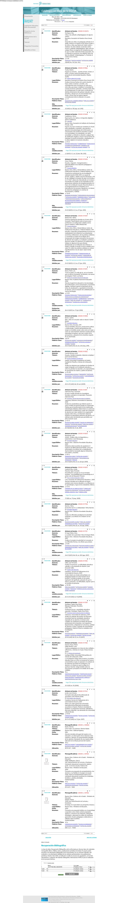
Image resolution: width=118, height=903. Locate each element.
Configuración (77, 15)
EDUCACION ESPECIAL (70, 633)
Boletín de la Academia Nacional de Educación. (77, 277)
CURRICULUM (87, 488)
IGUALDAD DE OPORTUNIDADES (84, 340)
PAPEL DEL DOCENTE (89, 100)
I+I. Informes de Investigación (73, 653)
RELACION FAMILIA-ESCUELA (71, 374)
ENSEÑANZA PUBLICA (83, 197)
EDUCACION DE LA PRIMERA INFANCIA (74, 100)
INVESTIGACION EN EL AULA (71, 679)
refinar (63, 20)
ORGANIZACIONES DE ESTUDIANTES (73, 202)
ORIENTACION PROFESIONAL (71, 785)
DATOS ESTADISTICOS (86, 198)
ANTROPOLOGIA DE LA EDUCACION (85, 588)
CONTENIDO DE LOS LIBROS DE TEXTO (74, 488)
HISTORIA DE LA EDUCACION (71, 545)
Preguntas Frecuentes (31, 46)
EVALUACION (92, 197)
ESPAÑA (67, 590)
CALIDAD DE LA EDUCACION (71, 490)
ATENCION (74, 459)
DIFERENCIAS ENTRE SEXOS (71, 342)
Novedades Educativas (72, 323)
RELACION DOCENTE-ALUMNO (72, 521)
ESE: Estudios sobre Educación (74, 698)
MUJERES (73, 343)
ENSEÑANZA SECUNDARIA (71, 195)
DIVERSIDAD (72, 590)
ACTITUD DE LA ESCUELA (84, 342)
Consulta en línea (29, 50)
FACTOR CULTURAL (87, 635)
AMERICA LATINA (83, 492)
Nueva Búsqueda (66, 15)
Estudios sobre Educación (72, 569)
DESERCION (83, 200)
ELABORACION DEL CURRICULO (82, 677)
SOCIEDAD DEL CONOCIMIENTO (80, 302)
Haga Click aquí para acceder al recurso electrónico (79, 105)
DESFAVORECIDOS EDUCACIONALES (86, 195)
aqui (69, 902)
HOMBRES (67, 343)
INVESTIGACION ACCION (85, 673)
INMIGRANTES (82, 374)
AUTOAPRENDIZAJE (82, 426)
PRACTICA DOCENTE (76, 60)
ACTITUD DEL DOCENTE (87, 60)
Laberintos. (69, 121)
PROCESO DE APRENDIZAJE (86, 422)
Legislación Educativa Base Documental (31, 26)
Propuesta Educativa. (72, 168)
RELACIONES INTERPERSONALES (84, 257)
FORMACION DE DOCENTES (71, 298)
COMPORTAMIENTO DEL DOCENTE (84, 744)
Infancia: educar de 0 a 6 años (74, 78)
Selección (44, 15)
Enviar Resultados (55, 15)
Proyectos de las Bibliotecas (29, 32)
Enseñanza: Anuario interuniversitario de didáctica (78, 612)
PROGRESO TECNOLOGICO (71, 143)
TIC (89, 147)
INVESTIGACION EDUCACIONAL (73, 198)
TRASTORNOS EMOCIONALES (71, 458)
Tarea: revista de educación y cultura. (75, 477)
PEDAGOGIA (68, 60)
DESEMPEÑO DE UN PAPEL (71, 523)
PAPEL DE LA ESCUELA (70, 783)
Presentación (28, 16)
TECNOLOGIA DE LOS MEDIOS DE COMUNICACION (76, 296)
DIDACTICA (67, 424)
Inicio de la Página (92, 837)
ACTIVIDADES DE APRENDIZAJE (72, 825)
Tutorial (26, 42)
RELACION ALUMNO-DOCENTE (72, 422)
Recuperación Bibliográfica (28, 21)
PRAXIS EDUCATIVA (69, 677)
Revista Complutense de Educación (75, 358)
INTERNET (85, 147)
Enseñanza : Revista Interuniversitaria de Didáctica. (78, 398)
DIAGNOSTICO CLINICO (70, 456)
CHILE (76, 492)
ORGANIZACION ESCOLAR (71, 426)
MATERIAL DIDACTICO (70, 492)
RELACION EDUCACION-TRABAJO (72, 200)
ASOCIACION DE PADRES (78, 377)
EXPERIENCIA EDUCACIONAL (71, 253)
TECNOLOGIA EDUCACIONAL (84, 295)
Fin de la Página (87, 15)
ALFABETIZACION (82, 143)
